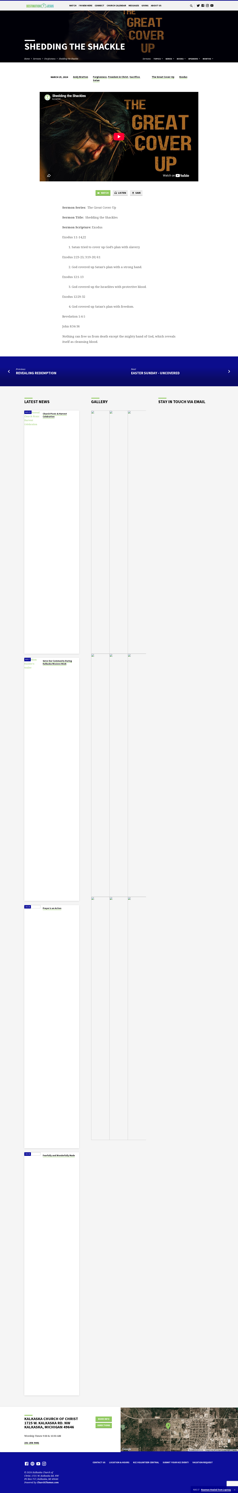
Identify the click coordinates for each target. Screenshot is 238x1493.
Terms (234, 1450)
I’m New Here (85, 5)
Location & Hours (119, 1462)
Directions (103, 1425)
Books (180, 59)
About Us (156, 5)
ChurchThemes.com (48, 1482)
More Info (103, 1418)
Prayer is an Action (52, 908)
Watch (72, 5)
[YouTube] (212, 5)
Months (207, 59)
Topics (157, 59)
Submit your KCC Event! (176, 1462)
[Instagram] (207, 5)
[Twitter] (198, 5)
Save (138, 192)
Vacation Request (203, 1462)
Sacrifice (135, 76)
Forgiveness (50, 58)
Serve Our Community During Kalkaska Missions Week (57, 662)
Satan (96, 80)
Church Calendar (116, 5)
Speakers (193, 59)
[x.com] (32, 1463)
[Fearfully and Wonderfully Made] (32, 1273)
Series (168, 59)
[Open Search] (191, 5)
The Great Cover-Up (163, 76)
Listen (122, 192)
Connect (99, 5)
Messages (134, 5)
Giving (145, 5)
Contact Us (99, 1462)
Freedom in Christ (118, 76)
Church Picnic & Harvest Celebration (55, 415)
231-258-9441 (31, 1442)
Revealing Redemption (36, 373)
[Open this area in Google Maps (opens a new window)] (126, 1449)
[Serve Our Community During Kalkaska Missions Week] (32, 779)
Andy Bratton (80, 76)
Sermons (37, 58)
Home (27, 58)
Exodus (183, 76)
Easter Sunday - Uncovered (155, 373)
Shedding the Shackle (68, 58)
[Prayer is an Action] (32, 1026)
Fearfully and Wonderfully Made (59, 1155)
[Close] (235, 1489)
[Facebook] (203, 5)
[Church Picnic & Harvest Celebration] (32, 532)
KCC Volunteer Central (146, 1462)
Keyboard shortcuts (196, 1450)
